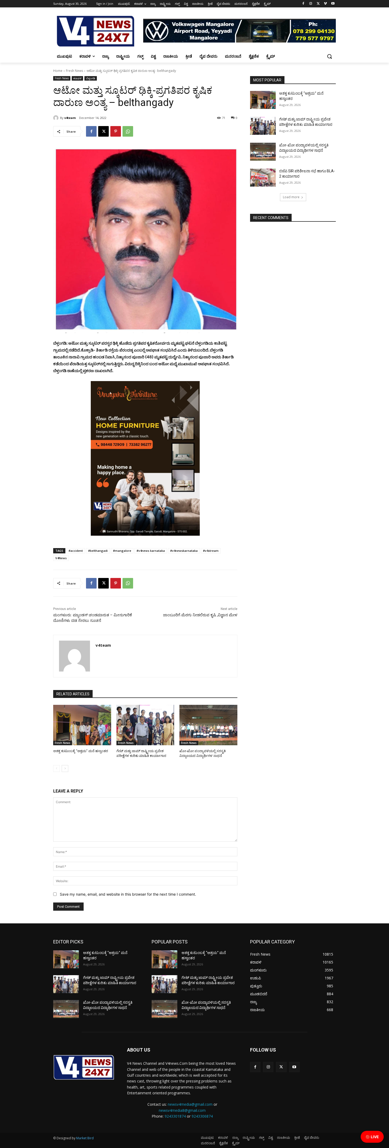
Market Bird (85, 1138)
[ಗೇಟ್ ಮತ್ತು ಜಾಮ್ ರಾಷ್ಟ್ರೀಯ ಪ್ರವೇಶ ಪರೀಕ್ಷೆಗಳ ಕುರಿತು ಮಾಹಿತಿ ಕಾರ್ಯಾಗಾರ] (145, 725)
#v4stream (211, 551)
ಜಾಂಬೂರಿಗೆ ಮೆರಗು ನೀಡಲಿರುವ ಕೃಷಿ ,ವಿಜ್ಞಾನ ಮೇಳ (200, 615)
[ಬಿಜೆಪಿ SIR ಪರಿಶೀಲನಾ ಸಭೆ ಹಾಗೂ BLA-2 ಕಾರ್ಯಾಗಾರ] (263, 178)
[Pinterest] (115, 131)
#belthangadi (98, 551)
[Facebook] (303, 4)
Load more (291, 197)
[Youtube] (333, 4)
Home (57, 70)
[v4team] (56, 118)
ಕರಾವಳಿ (77, 78)
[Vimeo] (325, 4)
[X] (318, 4)
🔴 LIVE (372, 1137)
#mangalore (122, 551)
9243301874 (175, 1116)
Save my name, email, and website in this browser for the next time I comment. (128, 894)
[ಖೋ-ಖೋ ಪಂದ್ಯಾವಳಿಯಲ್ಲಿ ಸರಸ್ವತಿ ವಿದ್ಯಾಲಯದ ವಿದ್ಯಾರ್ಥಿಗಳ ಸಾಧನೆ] (208, 725)
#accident (76, 551)
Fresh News (74, 70)
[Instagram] (311, 4)
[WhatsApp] (128, 131)
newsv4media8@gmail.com (182, 1110)
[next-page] (65, 768)
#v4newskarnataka (184, 551)
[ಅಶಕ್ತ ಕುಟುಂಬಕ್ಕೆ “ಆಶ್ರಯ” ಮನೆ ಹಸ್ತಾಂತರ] (82, 725)
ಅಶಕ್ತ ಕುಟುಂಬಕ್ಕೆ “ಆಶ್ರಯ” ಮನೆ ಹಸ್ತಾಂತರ (80, 751)
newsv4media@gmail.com (190, 1104)
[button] (329, 56)
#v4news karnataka (151, 551)
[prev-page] (56, 768)
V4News (61, 558)
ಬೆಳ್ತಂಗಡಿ (90, 78)
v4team (70, 118)
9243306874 (202, 1116)
